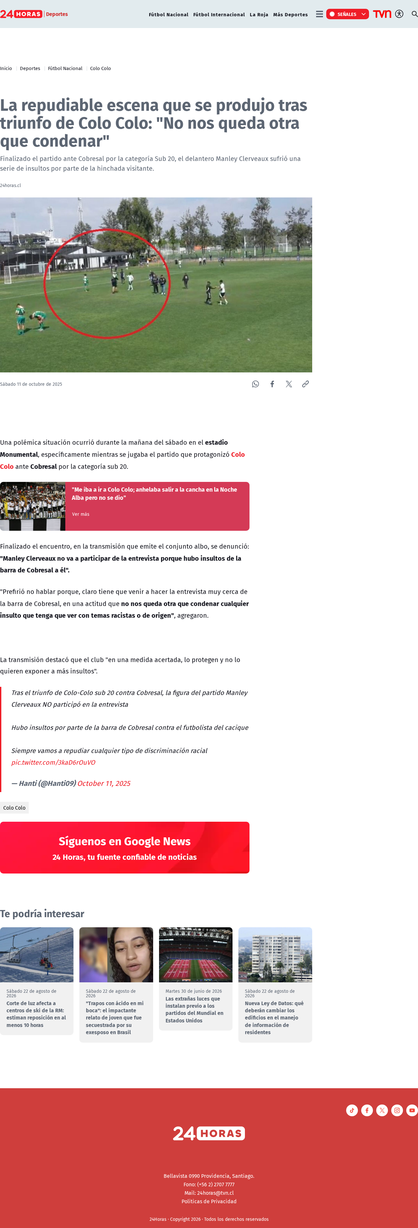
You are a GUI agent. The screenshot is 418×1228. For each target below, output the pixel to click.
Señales (347, 14)
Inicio (6, 68)
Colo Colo (100, 68)
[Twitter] (289, 384)
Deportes (30, 68)
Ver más (80, 514)
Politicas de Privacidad (209, 1201)
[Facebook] (272, 384)
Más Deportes (290, 14)
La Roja (259, 14)
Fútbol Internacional (219, 14)
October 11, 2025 (103, 783)
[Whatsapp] (255, 384)
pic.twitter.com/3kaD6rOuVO (53, 762)
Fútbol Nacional (168, 14)
